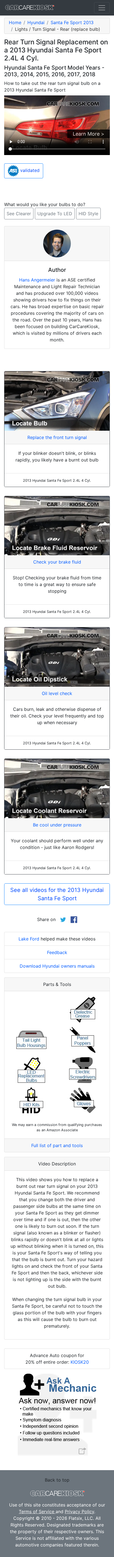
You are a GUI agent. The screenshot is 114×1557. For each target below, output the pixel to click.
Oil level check (57, 693)
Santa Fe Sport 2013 (72, 22)
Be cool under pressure (57, 825)
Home (15, 22)
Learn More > (88, 134)
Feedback (57, 952)
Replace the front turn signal (57, 437)
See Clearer (19, 213)
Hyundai (36, 22)
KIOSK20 (80, 1362)
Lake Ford (29, 939)
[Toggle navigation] (102, 7)
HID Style (88, 213)
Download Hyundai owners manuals (57, 966)
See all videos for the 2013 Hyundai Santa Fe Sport (57, 894)
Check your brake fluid (57, 562)
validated (29, 170)
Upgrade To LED (54, 213)
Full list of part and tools (57, 1145)
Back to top (57, 1480)
